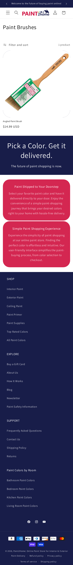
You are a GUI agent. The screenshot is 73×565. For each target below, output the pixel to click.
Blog (9, 390)
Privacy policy (54, 555)
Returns (11, 456)
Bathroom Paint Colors (21, 480)
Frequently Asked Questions (24, 430)
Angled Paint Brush (12, 121)
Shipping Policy (16, 448)
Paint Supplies (16, 323)
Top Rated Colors (17, 331)
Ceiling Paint (14, 306)
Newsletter (13, 398)
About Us (12, 372)
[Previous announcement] (6, 3)
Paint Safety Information (22, 406)
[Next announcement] (66, 3)
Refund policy (37, 555)
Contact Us (13, 439)
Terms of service (28, 561)
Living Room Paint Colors (22, 506)
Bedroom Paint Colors (20, 489)
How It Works (15, 381)
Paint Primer (14, 314)
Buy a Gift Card (16, 364)
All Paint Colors (16, 340)
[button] (8, 12)
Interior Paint (15, 289)
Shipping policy (49, 561)
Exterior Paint (15, 297)
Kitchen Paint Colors (19, 497)
